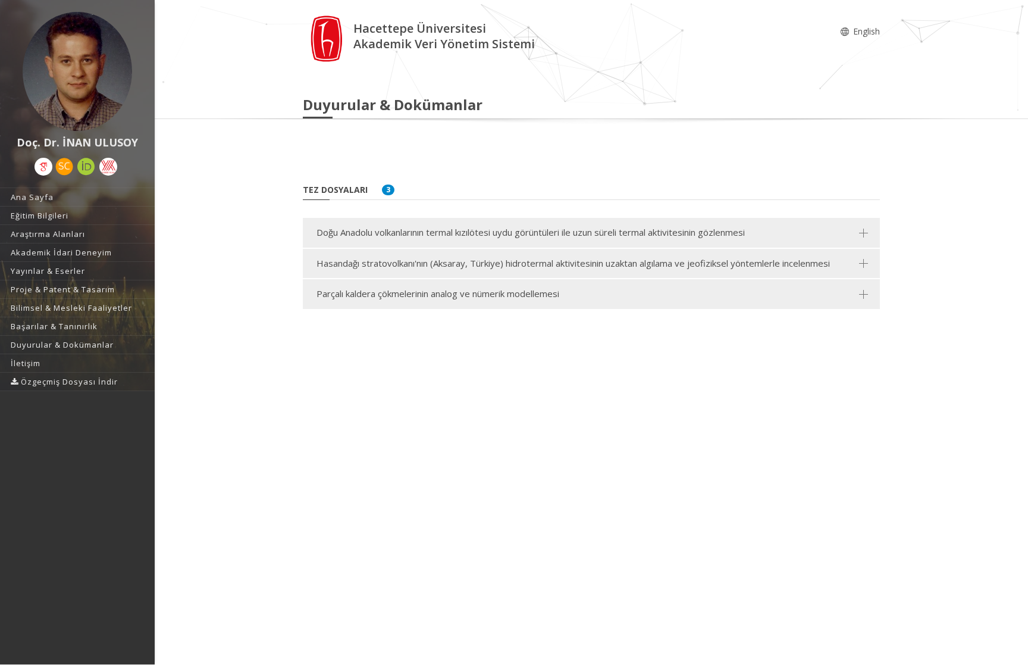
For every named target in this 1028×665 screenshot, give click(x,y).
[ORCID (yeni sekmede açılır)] (86, 167)
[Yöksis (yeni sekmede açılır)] (108, 167)
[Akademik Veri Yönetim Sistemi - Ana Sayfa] (328, 37)
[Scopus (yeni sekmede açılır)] (64, 167)
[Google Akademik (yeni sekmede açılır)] (43, 167)
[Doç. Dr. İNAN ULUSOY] (77, 71)
